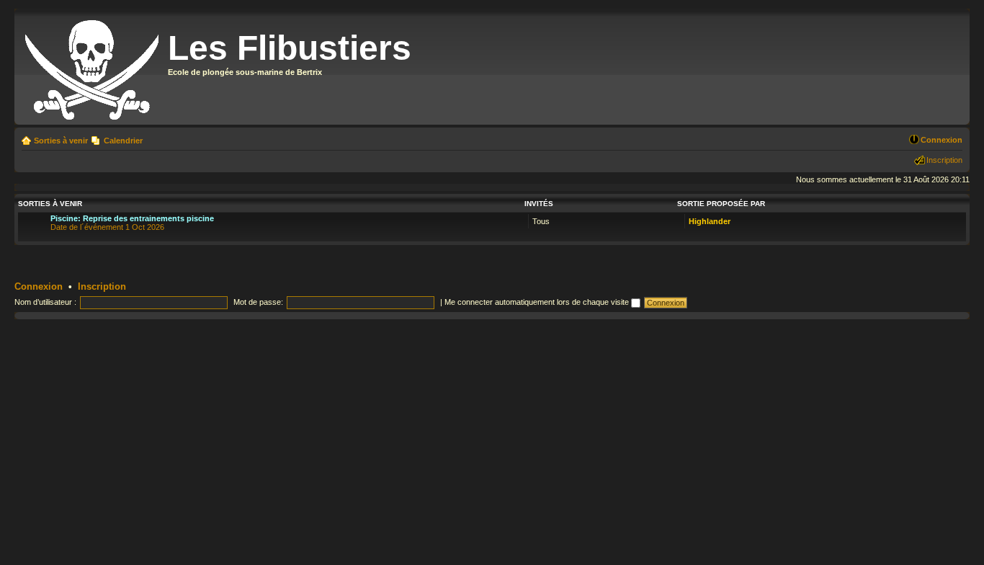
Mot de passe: (258, 302)
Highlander (709, 221)
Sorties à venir (61, 140)
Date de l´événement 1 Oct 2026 (132, 222)
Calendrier (123, 140)
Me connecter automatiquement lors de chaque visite (537, 302)
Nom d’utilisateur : (45, 302)
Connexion (941, 139)
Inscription (944, 160)
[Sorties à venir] (93, 66)
